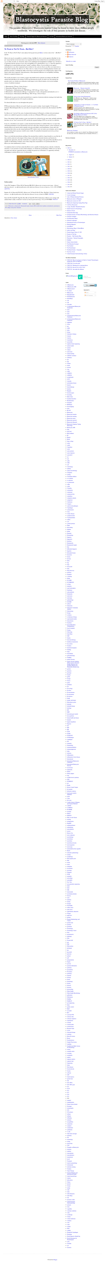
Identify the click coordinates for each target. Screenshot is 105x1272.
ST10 (68, 1088)
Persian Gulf (70, 940)
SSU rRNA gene (71, 1084)
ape (68, 359)
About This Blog (14, 36)
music (68, 864)
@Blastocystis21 (71, 288)
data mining (70, 527)
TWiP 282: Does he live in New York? (76, 267)
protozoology (70, 989)
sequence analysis (71, 1059)
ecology (69, 584)
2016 (68, 177)
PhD (68, 944)
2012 (68, 186)
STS (68, 1110)
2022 (68, 164)
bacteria (69, 385)
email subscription (71, 588)
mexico (68, 831)
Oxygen (69, 913)
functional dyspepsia (72, 647)
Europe (68, 613)
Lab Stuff (51, 36)
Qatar (68, 1005)
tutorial (68, 1184)
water (68, 1224)
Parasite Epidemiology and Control (73, 919)
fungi (68, 651)
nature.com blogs (71, 230)
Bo (67, 435)
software (69, 1073)
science (68, 1049)
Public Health (70, 991)
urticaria (69, 1205)
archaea (69, 363)
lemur (68, 796)
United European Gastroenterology (71, 1202)
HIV (68, 710)
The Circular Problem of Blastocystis (76, 81)
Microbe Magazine (71, 224)
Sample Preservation (72, 1042)
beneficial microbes (71, 398)
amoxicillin (69, 342)
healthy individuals (71, 700)
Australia (69, 381)
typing (68, 1188)
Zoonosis (69, 1247)
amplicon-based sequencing (73, 344)
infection (69, 753)
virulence (69, 1220)
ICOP (68, 731)
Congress (69, 504)
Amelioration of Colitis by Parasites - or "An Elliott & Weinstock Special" (86, 105)
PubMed (69, 240)
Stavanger (69, 1106)
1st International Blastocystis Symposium (73, 307)
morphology (70, 856)
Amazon (69, 336)
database (69, 529)
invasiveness (70, 767)
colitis (68, 486)
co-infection (70, 480)
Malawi (69, 813)
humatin (32, 206)
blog (68, 429)
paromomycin (56, 206)
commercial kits (70, 494)
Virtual (68, 1216)
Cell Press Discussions (72, 205)
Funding (69, 649)
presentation (70, 969)
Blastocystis (11, 206)
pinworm (69, 954)
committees (69, 496)
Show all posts (41, 43)
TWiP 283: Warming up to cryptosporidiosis (77, 265)
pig (68, 950)
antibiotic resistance (71, 355)
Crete (68, 511)
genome (69, 669)
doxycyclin (69, 566)
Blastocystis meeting (72, 416)
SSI (68, 1080)
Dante (68, 525)
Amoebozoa (70, 340)
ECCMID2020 (70, 582)
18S (68, 302)
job (68, 783)
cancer (68, 443)
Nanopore (69, 872)
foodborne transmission (72, 642)
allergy (68, 332)
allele (68, 330)
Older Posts (59, 215)
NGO (68, 886)
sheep (68, 1065)
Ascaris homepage (71, 195)
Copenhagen (70, 508)
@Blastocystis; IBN (71, 287)
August (70, 154)
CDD (68, 463)
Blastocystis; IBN (71, 427)
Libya (68, 798)
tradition (69, 1151)
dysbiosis (69, 572)
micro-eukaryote (71, 835)
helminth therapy (71, 706)
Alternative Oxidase (71, 334)
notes (68, 897)
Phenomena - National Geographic (75, 238)
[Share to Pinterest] (39, 204)
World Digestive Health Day (73, 1236)
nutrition (69, 899)
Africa (68, 324)
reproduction (70, 1020)
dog (68, 562)
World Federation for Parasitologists (72, 1238)
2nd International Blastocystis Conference (74, 316)
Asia (68, 369)
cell (68, 464)
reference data (70, 1016)
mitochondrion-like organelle (74, 848)
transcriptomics (70, 1155)
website (69, 1226)
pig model (69, 952)
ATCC (68, 379)
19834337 (55, 199)
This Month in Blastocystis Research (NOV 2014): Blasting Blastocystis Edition (85, 114)
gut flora (69, 690)
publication (69, 995)
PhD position (70, 946)
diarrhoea (69, 541)
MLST (68, 850)
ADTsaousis (71, 52)
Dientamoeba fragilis (25, 206)
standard (69, 1100)
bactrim (69, 389)
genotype (69, 673)
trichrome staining (71, 1167)
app (68, 361)
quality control (70, 1007)
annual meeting (70, 353)
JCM (68, 779)
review (68, 1030)
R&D (68, 1009)
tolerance (69, 1149)
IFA (68, 741)
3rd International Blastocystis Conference (74, 319)
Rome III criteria (71, 1036)
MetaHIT (69, 823)
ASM (68, 371)
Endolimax (69, 590)
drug (68, 568)
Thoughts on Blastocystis (73, 1147)
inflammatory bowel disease (73, 757)
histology (69, 708)
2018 (68, 173)
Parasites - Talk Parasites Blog (74, 236)
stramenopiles (70, 1108)
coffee (68, 484)
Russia (68, 1038)
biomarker (69, 402)
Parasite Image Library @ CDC (74, 232)
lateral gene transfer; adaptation (72, 793)
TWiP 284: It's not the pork (73, 263)
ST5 (68, 1096)
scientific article (70, 1051)
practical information (72, 965)
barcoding (69, 395)
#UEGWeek (70, 298)
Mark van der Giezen (72, 817)
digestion (69, 551)
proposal (69, 975)
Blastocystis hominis (72, 414)
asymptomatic (70, 377)
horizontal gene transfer (72, 714)
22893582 (51, 194)
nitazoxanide (70, 892)
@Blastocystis (70, 285)
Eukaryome (69, 605)
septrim (69, 1057)
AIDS (68, 328)
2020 (68, 168)
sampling (69, 1044)
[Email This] (32, 204)
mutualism (69, 866)
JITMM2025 (70, 781)
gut (68, 686)
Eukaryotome (70, 611)
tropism (69, 1178)
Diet (68, 547)
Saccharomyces (70, 1040)
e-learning (69, 576)
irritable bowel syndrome (41, 206)
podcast (69, 956)
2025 (68, 148)
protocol (69, 985)
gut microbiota (70, 694)
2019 (68, 171)
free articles (70, 644)
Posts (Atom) (14, 218)
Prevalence (69, 971)
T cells (68, 1131)
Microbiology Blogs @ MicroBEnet (75, 228)
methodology (70, 827)
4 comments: (25, 203)
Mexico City (70, 833)
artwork (69, 367)
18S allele (69, 304)
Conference (69, 502)
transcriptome (70, 1153)
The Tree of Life (71, 252)
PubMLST (69, 1001)
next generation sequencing (73, 884)
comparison (69, 500)
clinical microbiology (72, 470)
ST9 (6, 207)
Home (6, 36)
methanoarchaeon (71, 825)
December (71, 150)
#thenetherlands (70, 294)
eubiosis (69, 604)
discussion (69, 555)
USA (68, 1207)
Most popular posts (71, 858)
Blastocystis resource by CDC (74, 201)
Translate (77, 46)
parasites (69, 924)
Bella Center (70, 396)
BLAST (69, 410)
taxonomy (69, 1135)
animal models (70, 346)
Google (68, 678)
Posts (87, 292)
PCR (68, 938)
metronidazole (50, 206)
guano (68, 682)
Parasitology (70, 928)
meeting (69, 819)
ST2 (68, 1090)
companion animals (71, 498)
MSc (68, 860)
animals (69, 348)
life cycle (69, 800)
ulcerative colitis (71, 1199)
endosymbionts (70, 592)
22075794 (7, 189)
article (68, 365)
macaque (69, 811)
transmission (70, 1157)
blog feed (69, 431)
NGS (68, 888)
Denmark (69, 533)
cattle (68, 461)
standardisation (70, 1102)
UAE (68, 1190)
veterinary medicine (71, 1211)
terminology (70, 1139)
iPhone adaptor (70, 773)
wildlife (69, 1230)
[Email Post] (30, 203)
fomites (68, 638)
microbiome (70, 839)
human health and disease (73, 718)
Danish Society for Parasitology (74, 208)
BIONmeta (69, 404)
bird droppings (70, 406)
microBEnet (70, 226)
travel (68, 1159)
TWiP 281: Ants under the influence (75, 269)
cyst (68, 521)
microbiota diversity (71, 843)
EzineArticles (70, 621)
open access (69, 909)
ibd (68, 725)
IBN (68, 727)
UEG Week (69, 1195)
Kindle (68, 785)
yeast (68, 1241)
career (68, 449)
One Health (69, 905)
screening (69, 1053)
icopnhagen (69, 739)
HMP (68, 712)
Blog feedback (70, 433)
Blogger (55, 1259)
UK (68, 1197)
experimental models (72, 619)
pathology (69, 936)
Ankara (68, 349)
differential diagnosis (72, 549)
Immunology (70, 745)
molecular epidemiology (72, 852)
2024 (68, 159)
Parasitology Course (71, 930)
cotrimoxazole (17, 206)
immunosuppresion (71, 749)
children (69, 468)
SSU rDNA (69, 1082)
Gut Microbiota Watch (72, 218)
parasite (69, 917)
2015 (68, 180)
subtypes (69, 1116)
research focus (70, 1026)
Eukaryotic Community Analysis (72, 608)
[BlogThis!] (34, 204)
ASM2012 (69, 373)
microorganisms (70, 845)
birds (68, 408)
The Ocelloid (70, 246)
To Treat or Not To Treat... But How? (19, 49)
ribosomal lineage (71, 1032)
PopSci (68, 962)
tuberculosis (70, 1180)
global (68, 676)
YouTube (69, 1243)
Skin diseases (70, 1067)
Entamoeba (69, 594)
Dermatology (70, 535)
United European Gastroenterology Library (77, 253)
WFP (68, 1228)
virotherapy (69, 1214)
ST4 (68, 1094)
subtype (8, 207)
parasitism (69, 926)
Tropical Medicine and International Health (72, 1173)
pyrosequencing (70, 1003)
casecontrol (69, 455)
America (69, 338)
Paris (68, 932)
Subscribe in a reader (71, 61)
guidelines (69, 684)
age (68, 326)
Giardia (69, 675)
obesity (68, 901)
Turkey (68, 1182)
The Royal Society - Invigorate (74, 250)
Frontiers (69, 645)
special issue (70, 1078)
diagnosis (69, 537)
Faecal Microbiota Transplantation (71, 625)
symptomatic (70, 1127)
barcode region (70, 393)
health (68, 698)
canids (68, 445)
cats (68, 459)
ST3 (68, 1092)
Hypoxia (69, 724)
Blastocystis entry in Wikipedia (74, 199)
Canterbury (69, 447)
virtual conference (71, 1218)
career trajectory (71, 453)
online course (70, 907)
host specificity (70, 716)
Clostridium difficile (71, 476)
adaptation (69, 322)
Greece (68, 680)
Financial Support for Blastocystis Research (37, 36)
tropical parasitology (72, 1176)
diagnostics (69, 539)
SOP (68, 1075)
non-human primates (72, 894)
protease (69, 977)
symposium (69, 1124)
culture (68, 519)
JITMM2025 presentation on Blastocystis (77, 152)
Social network (70, 1069)
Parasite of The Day (71, 234)
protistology (70, 981)
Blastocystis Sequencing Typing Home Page (77, 203)
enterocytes (69, 596)
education (69, 586)
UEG (68, 1192)
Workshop (69, 1234)
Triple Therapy (70, 1171)
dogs (68, 564)
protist (68, 979)
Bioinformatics (70, 400)
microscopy (69, 847)
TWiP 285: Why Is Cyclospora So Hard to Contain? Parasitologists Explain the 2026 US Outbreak (82, 260)
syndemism (69, 1129)
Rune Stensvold (72, 54)
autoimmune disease (71, 383)
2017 (68, 175)
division (69, 558)
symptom (69, 1126)
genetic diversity (71, 659)
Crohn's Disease (70, 513)
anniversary (69, 351)
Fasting (68, 630)
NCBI (68, 874)
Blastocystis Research (72, 422)
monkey (69, 854)
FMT (68, 636)
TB (68, 1137)
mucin (68, 862)
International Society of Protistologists (76, 222)
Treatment (19, 207)
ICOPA (68, 733)
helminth (69, 704)
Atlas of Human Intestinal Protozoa (75, 197)
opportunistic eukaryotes (72, 911)
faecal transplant (71, 628)
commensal (69, 492)
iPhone (68, 771)
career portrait (70, 451)
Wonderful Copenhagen (72, 1232)
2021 (68, 166)
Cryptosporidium (71, 517)
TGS (68, 1145)
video (68, 1212)
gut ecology (70, 688)
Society (69, 1071)
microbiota (69, 841)
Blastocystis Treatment (72, 130)
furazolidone (70, 653)
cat (67, 457)
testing (68, 1141)
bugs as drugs (70, 441)
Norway (69, 895)
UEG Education (70, 1193)
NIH (68, 890)
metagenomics (70, 821)
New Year (69, 882)
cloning (69, 474)
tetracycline (13, 207)
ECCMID (69, 580)
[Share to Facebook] (37, 204)
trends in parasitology (72, 1163)
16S (68, 300)
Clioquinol (69, 472)
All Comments (89, 295)
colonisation (70, 490)
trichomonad (70, 1165)
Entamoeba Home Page (72, 212)
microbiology (70, 837)
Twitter (68, 1186)
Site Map (22, 36)
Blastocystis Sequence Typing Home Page (74, 424)
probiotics (69, 973)
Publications (70, 997)
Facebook (69, 623)
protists (68, 983)
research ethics (70, 1024)
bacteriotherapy (70, 387)
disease (68, 557)
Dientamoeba (70, 543)
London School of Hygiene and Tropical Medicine (73, 802)
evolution (69, 615)
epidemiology (70, 600)
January (71, 157)
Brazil (68, 439)
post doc (69, 963)
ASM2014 (69, 375)
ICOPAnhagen (70, 737)
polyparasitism (70, 960)
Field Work (69, 634)
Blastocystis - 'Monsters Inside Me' (82, 88)
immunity (69, 743)
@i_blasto (69, 290)
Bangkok (69, 391)
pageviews (69, 915)
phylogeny (69, 948)
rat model (69, 1010)
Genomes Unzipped (71, 216)
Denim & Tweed (71, 210)
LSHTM (69, 805)
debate (68, 531)
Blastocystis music (71, 418)
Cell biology (70, 466)
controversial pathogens (72, 506)
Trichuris (69, 1169)
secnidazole (69, 1055)
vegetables (69, 1209)
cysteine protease (71, 523)
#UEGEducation (71, 296)
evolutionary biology (72, 617)
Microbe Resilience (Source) (33, 177)
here (41, 53)
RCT (68, 1012)
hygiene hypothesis (71, 722)
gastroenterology (71, 655)
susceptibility (70, 1122)
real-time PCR (70, 1014)
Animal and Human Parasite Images (75, 193)
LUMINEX (69, 807)
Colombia (69, 488)
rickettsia (69, 1034)
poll (68, 958)
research (69, 1022)
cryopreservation (71, 515)
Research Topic (70, 1028)
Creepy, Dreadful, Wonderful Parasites (76, 206)
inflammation (70, 755)
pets (68, 942)
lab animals (69, 789)
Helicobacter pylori (71, 702)
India (68, 751)
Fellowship (69, 632)
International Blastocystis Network (64, 36)
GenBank (69, 657)
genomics (69, 671)
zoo (68, 1245)
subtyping (69, 1118)
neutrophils (69, 880)
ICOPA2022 (70, 735)
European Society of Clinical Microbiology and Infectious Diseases (82, 214)
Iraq (68, 775)
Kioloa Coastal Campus (72, 787)
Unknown (71, 56)
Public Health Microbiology (73, 993)
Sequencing (69, 1063)
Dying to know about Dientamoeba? (82, 96)
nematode (69, 876)
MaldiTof (69, 815)
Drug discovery (70, 570)
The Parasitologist (71, 248)
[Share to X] (36, 204)
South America (70, 1077)
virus (68, 1222)
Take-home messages (72, 1133)
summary (69, 1120)
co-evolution (70, 478)
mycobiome (70, 868)
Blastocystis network (72, 420)
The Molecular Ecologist (73, 244)
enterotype (69, 598)
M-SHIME (69, 809)
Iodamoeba (69, 769)
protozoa (69, 987)
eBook (68, 578)
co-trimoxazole (70, 482)
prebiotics (69, 967)
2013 (68, 184)
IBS (35, 206)
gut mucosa (69, 696)
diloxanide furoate (71, 553)
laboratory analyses (71, 791)
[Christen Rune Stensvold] (85, 279)
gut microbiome (70, 692)
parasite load (70, 922)
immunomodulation (71, 747)
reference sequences (71, 1018)
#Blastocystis (70, 292)
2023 (68, 162)
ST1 (68, 1086)
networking (69, 878)
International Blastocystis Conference (73, 761)
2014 (68, 182)
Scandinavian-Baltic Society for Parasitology (73, 1046)
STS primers (70, 1112)
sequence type (70, 1061)
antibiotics (69, 357)
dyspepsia (69, 574)
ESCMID (69, 602)
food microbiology (71, 640)
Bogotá (68, 437)
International (70, 759)
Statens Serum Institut (72, 242)
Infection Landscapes (72, 220)
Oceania (69, 903)
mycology (69, 870)
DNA (68, 560)
